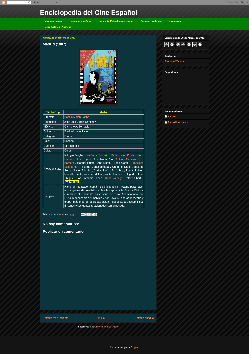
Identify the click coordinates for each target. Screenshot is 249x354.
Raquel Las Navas (178, 122)
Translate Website (174, 61)
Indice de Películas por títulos (116, 21)
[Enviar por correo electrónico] (82, 214)
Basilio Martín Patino (76, 117)
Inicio (101, 318)
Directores (175, 21)
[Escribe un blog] (85, 214)
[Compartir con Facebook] (92, 214)
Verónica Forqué (97, 155)
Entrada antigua (144, 318)
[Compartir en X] (89, 214)
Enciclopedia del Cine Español (88, 12)
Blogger (134, 347)
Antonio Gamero (126, 159)
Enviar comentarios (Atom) (105, 326)
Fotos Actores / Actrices (57, 27)
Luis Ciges (83, 159)
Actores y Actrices (151, 21)
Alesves (172, 116)
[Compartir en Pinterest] (95, 214)
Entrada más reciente (55, 318)
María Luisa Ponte (122, 155)
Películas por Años (80, 21)
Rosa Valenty (113, 178)
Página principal (53, 21)
